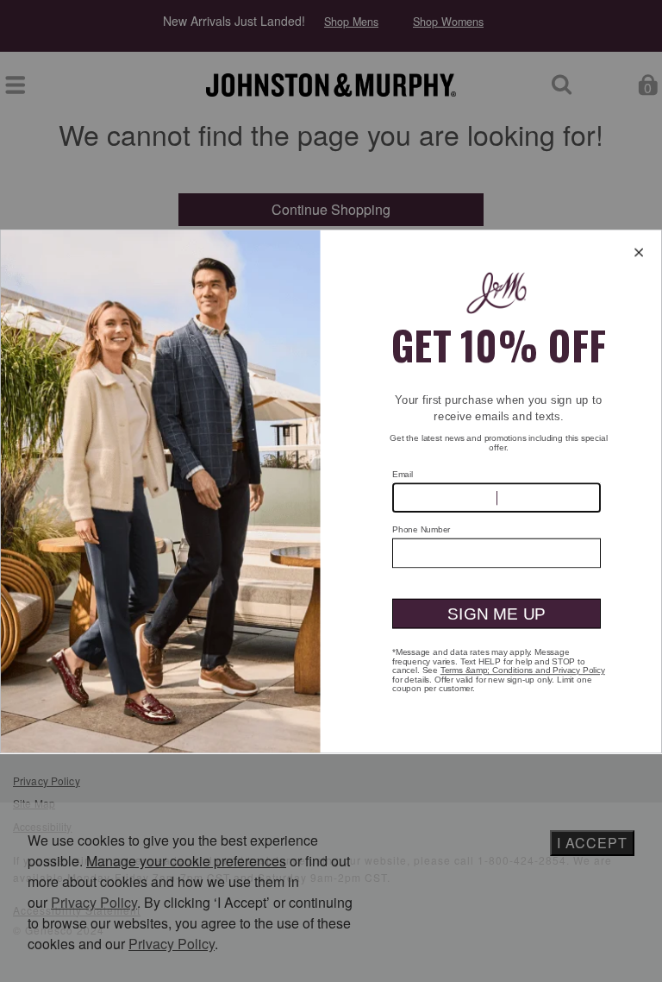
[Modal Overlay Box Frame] (331, 491)
